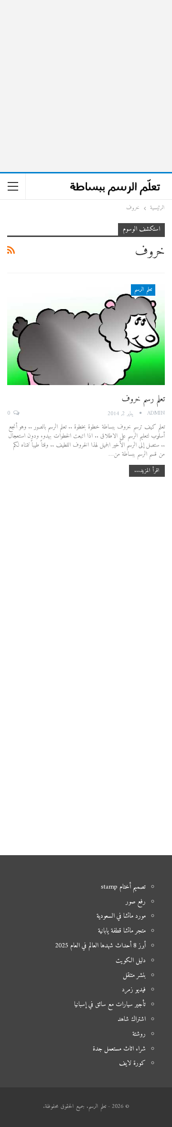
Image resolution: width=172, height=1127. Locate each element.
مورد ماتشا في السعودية (121, 916)
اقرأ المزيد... (147, 471)
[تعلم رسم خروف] (86, 334)
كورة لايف (132, 1063)
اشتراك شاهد (132, 1019)
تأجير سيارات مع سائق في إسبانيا (110, 1004)
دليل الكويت (131, 960)
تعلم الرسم (143, 290)
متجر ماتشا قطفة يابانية (122, 931)
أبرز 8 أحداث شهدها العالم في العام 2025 (100, 946)
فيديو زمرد (134, 990)
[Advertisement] (86, 86)
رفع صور (136, 902)
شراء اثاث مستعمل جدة (119, 1049)
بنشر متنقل (134, 975)
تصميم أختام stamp (123, 887)
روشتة (139, 1034)
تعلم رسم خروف (143, 399)
